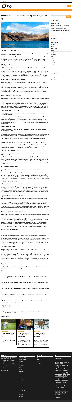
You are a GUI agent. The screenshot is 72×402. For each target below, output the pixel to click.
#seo (67, 365)
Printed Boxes (57, 387)
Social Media (53, 75)
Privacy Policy (39, 363)
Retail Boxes (57, 389)
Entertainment (53, 54)
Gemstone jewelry (58, 375)
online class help (58, 383)
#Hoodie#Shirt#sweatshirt (60, 365)
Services (68, 389)
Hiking (9, 306)
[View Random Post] (70, 10)
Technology (49, 10)
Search (52, 14)
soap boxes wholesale (64, 390)
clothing (59, 370)
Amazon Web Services (54, 40)
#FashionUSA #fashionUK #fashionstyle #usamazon (62, 360)
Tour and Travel (8, 305)
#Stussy (56, 366)
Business (10, 10)
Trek (12, 306)
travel (61, 394)
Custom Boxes (65, 370)
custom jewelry (57, 372)
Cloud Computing (17, 10)
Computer (52, 50)
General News (53, 60)
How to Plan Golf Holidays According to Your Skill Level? (8, 335)
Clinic (56, 370)
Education (25, 10)
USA (64, 394)
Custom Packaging (65, 372)
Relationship (42, 10)
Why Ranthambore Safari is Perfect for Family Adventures (40, 335)
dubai (56, 373)
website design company (59, 395)
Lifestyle (36, 10)
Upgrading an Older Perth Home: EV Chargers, (58, 28)
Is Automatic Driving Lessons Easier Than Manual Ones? (23, 335)
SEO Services (63, 389)
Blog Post (56, 10)
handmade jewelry (66, 375)
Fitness (68, 373)
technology (57, 394)
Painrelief (63, 385)
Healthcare (60, 377)
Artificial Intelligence (54, 42)
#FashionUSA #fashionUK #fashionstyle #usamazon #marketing (62, 363)
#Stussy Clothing (62, 366)
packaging (63, 383)
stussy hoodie (64, 392)
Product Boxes (63, 387)
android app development (59, 368)
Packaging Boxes (58, 385)
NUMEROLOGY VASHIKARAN (60, 382)
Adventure (6, 306)
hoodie (65, 377)
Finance (52, 58)
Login (61, 10)
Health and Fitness (54, 62)
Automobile (4, 10)
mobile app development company (61, 380)
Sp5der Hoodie (57, 392)
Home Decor (53, 64)
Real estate (53, 68)
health (56, 377)
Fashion (30, 10)
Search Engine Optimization (55, 73)
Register (65, 10)
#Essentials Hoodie (58, 358)
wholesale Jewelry (58, 397)
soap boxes (57, 390)
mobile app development (64, 378)
